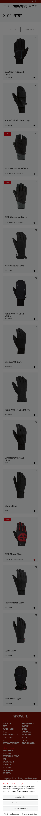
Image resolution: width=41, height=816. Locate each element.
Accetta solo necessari (20, 803)
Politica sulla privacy (12, 814)
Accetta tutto (20, 797)
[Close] (37, 781)
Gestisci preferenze (20, 808)
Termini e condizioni (29, 814)
